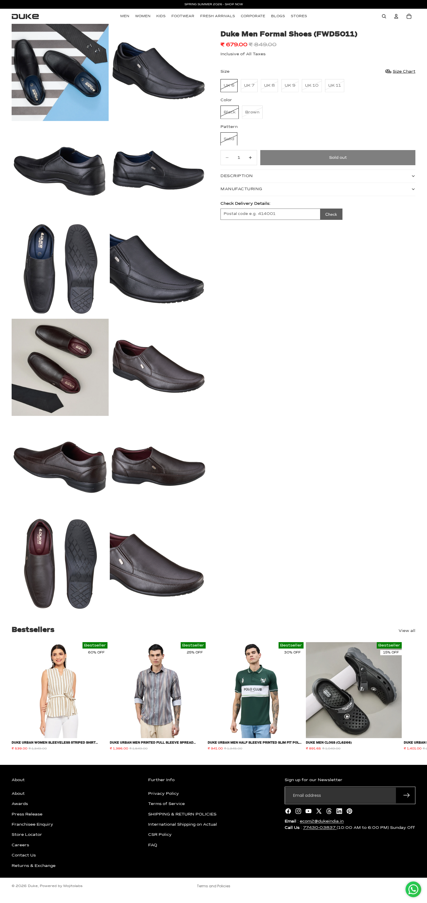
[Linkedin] (339, 811)
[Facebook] (288, 811)
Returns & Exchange (33, 865)
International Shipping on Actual (182, 824)
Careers (20, 845)
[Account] (396, 16)
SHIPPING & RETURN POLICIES (182, 814)
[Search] (384, 16)
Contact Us (24, 855)
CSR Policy (160, 835)
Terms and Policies (213, 886)
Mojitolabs (72, 886)
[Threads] (329, 811)
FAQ (152, 845)
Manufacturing (241, 189)
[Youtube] (308, 811)
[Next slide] (409, 696)
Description (236, 176)
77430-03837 (320, 828)
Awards (20, 804)
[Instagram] (298, 811)
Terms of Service (166, 804)
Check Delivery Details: (245, 203)
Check (331, 214)
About (18, 794)
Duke (33, 886)
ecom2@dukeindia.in (322, 821)
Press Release (27, 814)
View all (407, 631)
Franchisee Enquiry (32, 824)
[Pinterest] (349, 811)
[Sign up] (406, 795)
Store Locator (27, 835)
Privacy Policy (163, 794)
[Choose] (98, 729)
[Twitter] (318, 811)
